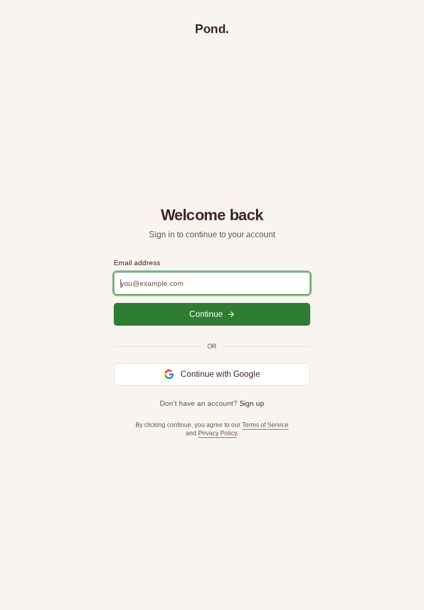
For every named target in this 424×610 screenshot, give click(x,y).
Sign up (251, 403)
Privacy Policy (217, 433)
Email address (137, 262)
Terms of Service (265, 425)
